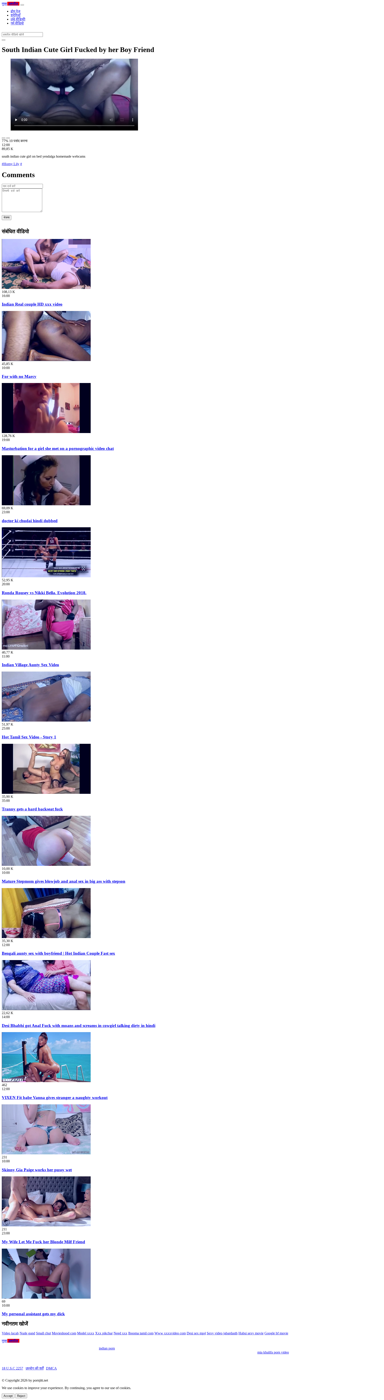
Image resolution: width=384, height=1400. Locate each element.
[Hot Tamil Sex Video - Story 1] (46, 720)
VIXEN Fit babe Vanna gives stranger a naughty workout (55, 1097)
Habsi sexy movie (251, 1333)
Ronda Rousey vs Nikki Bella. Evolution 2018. (44, 592)
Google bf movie (276, 1333)
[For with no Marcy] (46, 360)
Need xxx (120, 1333)
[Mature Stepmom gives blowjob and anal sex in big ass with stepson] (46, 864)
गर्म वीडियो (17, 23)
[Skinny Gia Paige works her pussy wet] (46, 1153)
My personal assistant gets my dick (33, 1314)
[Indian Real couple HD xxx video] (46, 288)
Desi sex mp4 (196, 1333)
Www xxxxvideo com (170, 1333)
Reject (21, 1396)
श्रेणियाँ (15, 15)
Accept (8, 1396)
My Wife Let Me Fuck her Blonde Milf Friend (43, 1242)
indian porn (107, 1348)
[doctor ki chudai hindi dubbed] (46, 504)
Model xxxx (85, 1333)
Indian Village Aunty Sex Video (30, 664)
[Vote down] (8, 138)
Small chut (43, 1333)
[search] (3, 40)
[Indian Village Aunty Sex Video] (46, 648)
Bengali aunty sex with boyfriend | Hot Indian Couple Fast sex (58, 953)
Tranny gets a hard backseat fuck (32, 809)
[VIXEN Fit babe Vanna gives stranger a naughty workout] (46, 1081)
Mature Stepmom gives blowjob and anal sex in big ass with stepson (63, 881)
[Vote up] (3, 138)
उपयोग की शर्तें (35, 1368)
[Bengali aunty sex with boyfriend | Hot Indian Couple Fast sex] (46, 937)
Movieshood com (64, 1333)
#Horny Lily (10, 164)
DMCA (51, 1368)
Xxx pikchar (104, 1333)
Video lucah (10, 1333)
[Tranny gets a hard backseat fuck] (46, 792)
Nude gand (27, 1333)
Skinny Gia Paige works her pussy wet (37, 1169)
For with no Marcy (19, 376)
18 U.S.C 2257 (12, 1368)
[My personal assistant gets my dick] (46, 1297)
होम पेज (15, 11)
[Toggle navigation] (22, 5)
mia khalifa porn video (273, 1352)
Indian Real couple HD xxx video (32, 304)
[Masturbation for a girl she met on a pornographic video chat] (46, 432)
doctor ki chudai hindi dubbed (30, 520)
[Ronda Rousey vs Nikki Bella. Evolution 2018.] (46, 576)
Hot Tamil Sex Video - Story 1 (29, 737)
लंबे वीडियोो (18, 19)
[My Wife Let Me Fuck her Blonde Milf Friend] (46, 1225)
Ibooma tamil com (141, 1333)
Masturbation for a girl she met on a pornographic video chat (58, 448)
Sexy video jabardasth (222, 1333)
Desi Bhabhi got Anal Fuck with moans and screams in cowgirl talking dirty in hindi (78, 1025)
